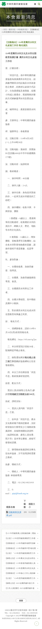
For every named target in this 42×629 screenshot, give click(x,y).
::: (2, 29)
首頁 (5, 29)
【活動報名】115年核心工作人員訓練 (20, 573)
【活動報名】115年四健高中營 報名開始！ (22, 548)
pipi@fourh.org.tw (20, 493)
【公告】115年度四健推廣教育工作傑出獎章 (23, 538)
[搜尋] (39, 4)
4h (16, 16)
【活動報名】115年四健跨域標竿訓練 (20, 543)
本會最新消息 (22, 29)
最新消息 (12, 29)
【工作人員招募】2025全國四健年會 (19, 588)
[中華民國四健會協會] (14, 4)
